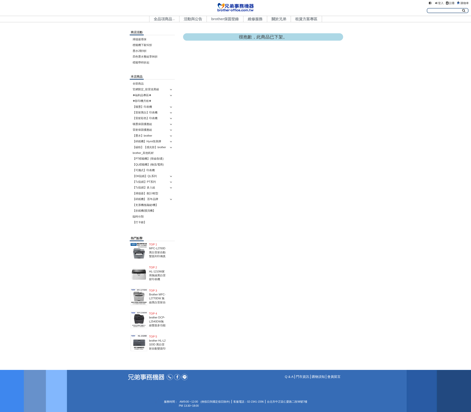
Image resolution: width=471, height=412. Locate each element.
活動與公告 (193, 19)
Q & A (289, 377)
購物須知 (318, 377)
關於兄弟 (279, 19)
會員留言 (334, 377)
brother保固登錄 (225, 19)
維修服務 (255, 19)
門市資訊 (302, 377)
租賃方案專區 (306, 19)
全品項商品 (163, 19)
